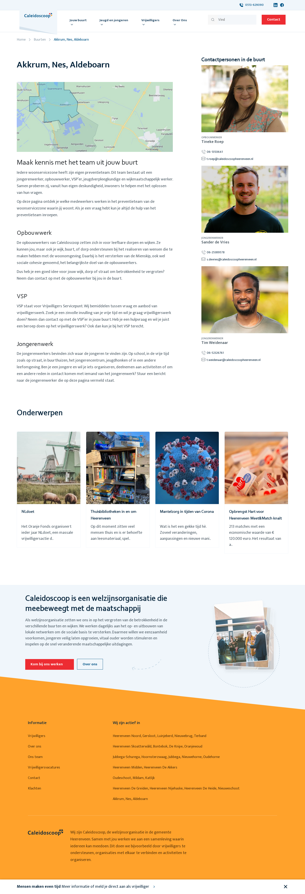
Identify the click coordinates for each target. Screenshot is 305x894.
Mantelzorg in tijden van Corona (187, 512)
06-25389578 (216, 252)
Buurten (40, 40)
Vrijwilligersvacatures (44, 767)
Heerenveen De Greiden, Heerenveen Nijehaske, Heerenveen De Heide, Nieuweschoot (176, 788)
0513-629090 (253, 4)
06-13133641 (215, 151)
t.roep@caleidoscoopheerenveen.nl (230, 158)
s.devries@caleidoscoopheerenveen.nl (232, 259)
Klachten (34, 788)
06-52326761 (215, 352)
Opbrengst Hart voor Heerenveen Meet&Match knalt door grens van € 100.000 (255, 518)
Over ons (90, 664)
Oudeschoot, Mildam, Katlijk (134, 778)
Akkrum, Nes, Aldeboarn (130, 799)
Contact (273, 20)
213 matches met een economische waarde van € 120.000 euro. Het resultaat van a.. (255, 536)
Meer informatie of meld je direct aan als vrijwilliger (83, 886)
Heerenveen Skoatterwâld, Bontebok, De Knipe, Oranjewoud (157, 746)
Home (21, 40)
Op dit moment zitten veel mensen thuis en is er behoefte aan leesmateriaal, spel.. (116, 533)
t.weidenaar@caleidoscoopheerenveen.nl (234, 359)
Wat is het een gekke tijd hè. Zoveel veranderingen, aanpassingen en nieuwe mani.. (185, 533)
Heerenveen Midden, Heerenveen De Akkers (145, 767)
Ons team (35, 757)
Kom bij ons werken (47, 664)
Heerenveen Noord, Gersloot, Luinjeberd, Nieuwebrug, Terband (159, 736)
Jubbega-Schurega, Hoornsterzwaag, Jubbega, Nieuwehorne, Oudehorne (166, 757)
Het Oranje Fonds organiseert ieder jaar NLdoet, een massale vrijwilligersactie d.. (47, 533)
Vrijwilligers (36, 736)
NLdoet (27, 512)
